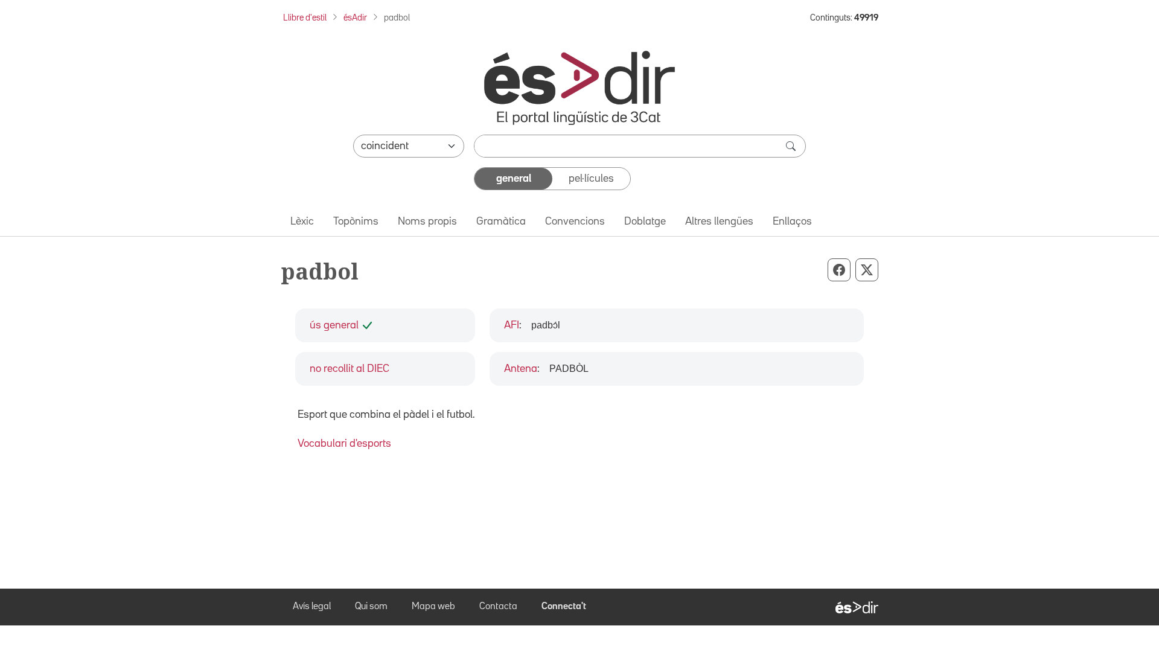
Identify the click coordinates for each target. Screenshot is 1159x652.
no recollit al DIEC (349, 369)
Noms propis (427, 221)
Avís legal (312, 606)
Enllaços (792, 221)
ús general (334, 325)
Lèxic (302, 221)
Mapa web (433, 606)
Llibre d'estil (305, 18)
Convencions (575, 221)
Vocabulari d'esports (344, 444)
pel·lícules (591, 179)
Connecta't (563, 606)
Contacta (498, 606)
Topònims (355, 221)
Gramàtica (501, 221)
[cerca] (792, 146)
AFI (511, 325)
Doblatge (645, 221)
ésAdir (355, 18)
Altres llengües (719, 221)
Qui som (371, 606)
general (513, 179)
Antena (520, 369)
